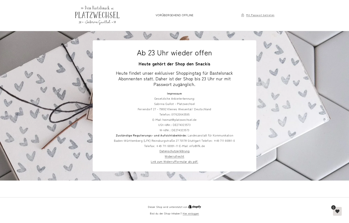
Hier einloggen (191, 213)
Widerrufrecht (174, 156)
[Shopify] (194, 207)
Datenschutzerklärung (175, 151)
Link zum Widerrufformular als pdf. (174, 161)
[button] (257, 15)
